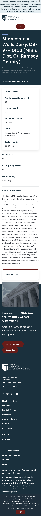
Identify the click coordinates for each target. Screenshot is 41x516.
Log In (20, 26)
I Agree (20, 512)
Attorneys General (9, 419)
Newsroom (6, 439)
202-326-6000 (11, 386)
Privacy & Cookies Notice (12, 455)
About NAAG (7, 428)
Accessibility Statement (12, 450)
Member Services (9, 401)
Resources (6, 415)
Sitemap (5, 460)
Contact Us (7, 444)
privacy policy (18, 503)
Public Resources (9, 435)
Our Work (6, 405)
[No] (38, 505)
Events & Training (9, 410)
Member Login (8, 464)
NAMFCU (5, 423)
